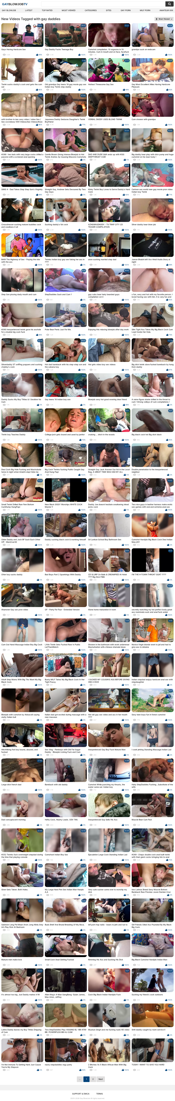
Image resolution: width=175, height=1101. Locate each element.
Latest (28, 10)
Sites (108, 10)
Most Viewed (68, 10)
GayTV (14, 4)
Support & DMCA (80, 1094)
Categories (91, 10)
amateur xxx (166, 10)
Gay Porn (126, 10)
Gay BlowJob (9, 10)
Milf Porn (145, 10)
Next (101, 1079)
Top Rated (47, 10)
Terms (99, 1094)
